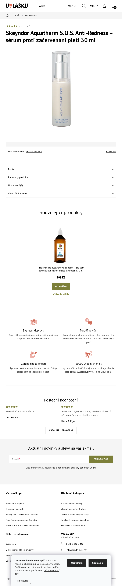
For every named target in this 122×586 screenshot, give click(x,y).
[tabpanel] (61, 262)
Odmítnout (76, 563)
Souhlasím (98, 563)
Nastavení (22, 580)
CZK (92, 5)
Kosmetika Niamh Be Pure (73, 525)
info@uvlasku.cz (76, 550)
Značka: (34, 151)
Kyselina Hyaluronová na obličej (75, 520)
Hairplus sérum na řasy (71, 503)
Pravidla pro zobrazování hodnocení (22, 525)
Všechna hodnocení (61, 430)
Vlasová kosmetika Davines (73, 509)
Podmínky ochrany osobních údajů (21, 520)
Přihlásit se (101, 459)
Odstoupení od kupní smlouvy (19, 549)
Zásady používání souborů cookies (22, 514)
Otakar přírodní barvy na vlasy (75, 514)
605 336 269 (74, 543)
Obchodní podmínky (15, 509)
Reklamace (11, 544)
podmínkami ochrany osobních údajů (76, 467)
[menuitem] (42, 6)
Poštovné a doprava (15, 503)
